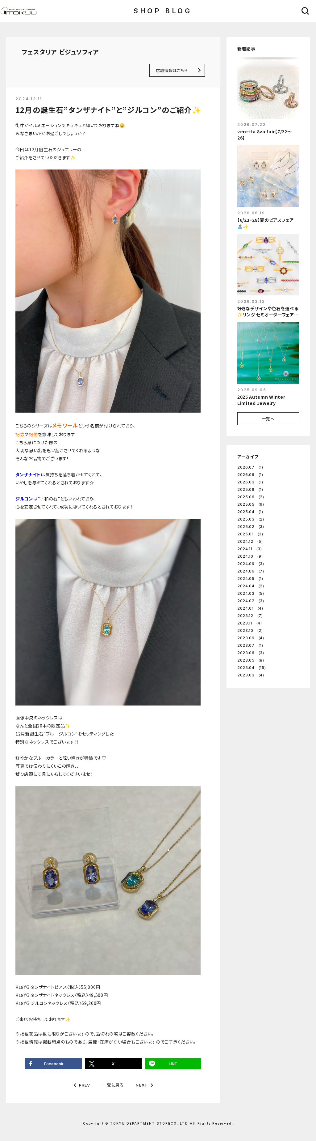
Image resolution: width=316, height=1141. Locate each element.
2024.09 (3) (250, 563)
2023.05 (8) (250, 660)
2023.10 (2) (250, 630)
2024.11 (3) (249, 549)
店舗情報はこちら (172, 70)
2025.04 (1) (250, 511)
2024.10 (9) (250, 556)
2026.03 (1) (250, 482)
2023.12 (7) (250, 615)
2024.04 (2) (250, 586)
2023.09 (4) (250, 638)
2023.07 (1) (250, 645)
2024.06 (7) (250, 571)
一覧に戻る (113, 1085)
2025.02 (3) (250, 526)
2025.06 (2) (250, 497)
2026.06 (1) (250, 474)
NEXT (142, 1085)
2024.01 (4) (250, 608)
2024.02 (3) (250, 600)
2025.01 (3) (250, 534)
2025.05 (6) (250, 504)
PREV (84, 1085)
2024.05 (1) (250, 578)
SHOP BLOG (162, 11)
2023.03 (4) (250, 675)
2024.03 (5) (250, 593)
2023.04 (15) (251, 667)
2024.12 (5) (250, 541)
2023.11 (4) (249, 623)
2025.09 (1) (250, 489)
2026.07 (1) (250, 467)
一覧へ (268, 419)
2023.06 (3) (250, 652)
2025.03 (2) (250, 519)
